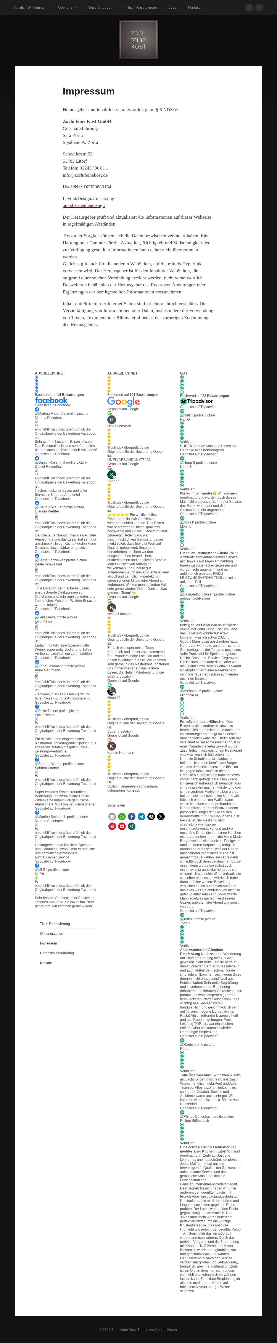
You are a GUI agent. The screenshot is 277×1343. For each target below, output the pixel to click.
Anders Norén (166, 1330)
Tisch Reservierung (142, 7)
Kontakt (194, 7)
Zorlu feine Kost (123, 1330)
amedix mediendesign (84, 205)
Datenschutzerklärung (57, 953)
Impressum (48, 943)
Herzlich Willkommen (30, 7)
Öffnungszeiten (51, 933)
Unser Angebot (99, 7)
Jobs (172, 7)
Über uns (65, 7)
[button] (112, 816)
